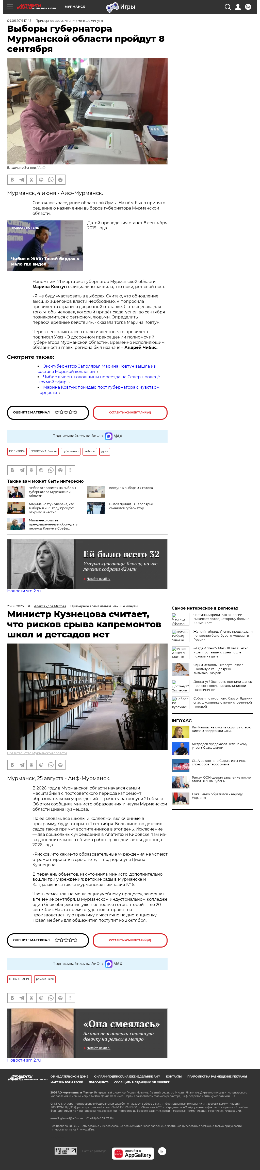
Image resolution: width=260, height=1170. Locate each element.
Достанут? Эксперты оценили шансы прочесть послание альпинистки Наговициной (222, 686)
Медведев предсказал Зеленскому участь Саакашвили (219, 745)
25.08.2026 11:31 (18, 606)
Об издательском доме (69, 1076)
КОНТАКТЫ (174, 1076)
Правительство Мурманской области (37, 753)
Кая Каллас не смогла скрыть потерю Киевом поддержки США (221, 729)
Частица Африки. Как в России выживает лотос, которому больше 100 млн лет (221, 619)
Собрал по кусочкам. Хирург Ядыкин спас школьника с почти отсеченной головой (222, 702)
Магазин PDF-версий (67, 1082)
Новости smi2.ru (24, 591)
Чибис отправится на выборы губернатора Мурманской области (52, 492)
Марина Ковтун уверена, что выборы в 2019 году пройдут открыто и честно (51, 508)
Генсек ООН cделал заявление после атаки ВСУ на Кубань (221, 779)
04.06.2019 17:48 (19, 21)
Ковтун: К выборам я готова (131, 488)
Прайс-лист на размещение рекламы (217, 1076)
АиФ (41, 167)
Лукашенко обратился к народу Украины (217, 796)
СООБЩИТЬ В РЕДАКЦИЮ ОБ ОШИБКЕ (142, 1082)
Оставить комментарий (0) (130, 412)
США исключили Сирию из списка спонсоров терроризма (219, 762)
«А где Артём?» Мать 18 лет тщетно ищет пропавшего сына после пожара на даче (221, 652)
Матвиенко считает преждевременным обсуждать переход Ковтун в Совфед (53, 524)
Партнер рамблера (94, 1151)
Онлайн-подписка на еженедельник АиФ (127, 1076)
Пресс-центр (98, 1082)
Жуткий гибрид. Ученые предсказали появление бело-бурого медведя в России (223, 635)
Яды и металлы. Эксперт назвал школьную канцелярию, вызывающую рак (218, 669)
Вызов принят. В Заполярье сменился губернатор (131, 506)
